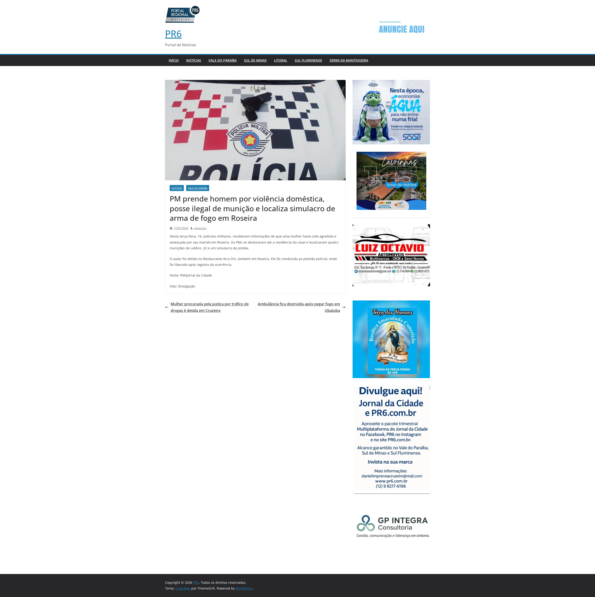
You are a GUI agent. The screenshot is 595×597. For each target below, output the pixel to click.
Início (174, 60)
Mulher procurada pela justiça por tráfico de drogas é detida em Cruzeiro (210, 307)
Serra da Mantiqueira (349, 60)
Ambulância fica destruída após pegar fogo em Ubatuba (299, 307)
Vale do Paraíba (222, 60)
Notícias (193, 60)
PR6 (173, 33)
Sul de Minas (255, 60)
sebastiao (200, 228)
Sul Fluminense (308, 60)
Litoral (280, 60)
